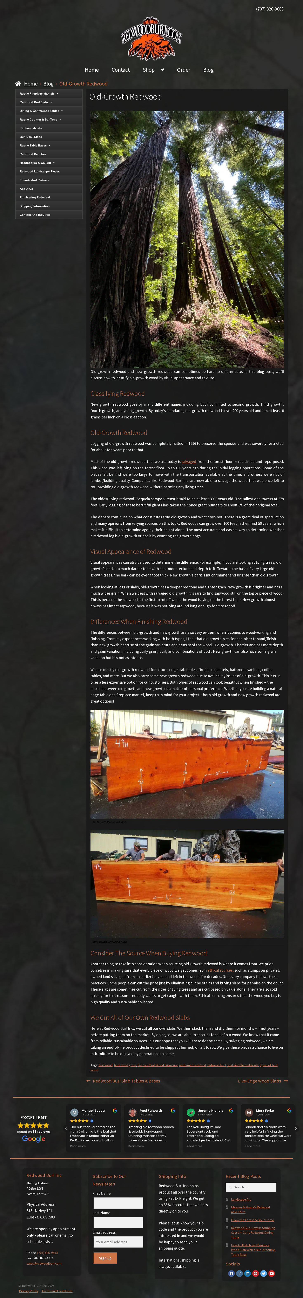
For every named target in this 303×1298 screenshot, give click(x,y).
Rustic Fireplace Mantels (37, 93)
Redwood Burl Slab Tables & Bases (126, 1081)
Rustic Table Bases (33, 145)
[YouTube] (271, 1273)
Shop (149, 69)
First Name (102, 1193)
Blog (208, 69)
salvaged (189, 461)
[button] (295, 1128)
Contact (121, 69)
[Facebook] (231, 1273)
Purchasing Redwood (35, 197)
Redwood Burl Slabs (34, 102)
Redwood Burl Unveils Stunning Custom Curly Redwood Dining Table (253, 1232)
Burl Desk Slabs (31, 136)
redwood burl (216, 1065)
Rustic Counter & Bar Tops (38, 119)
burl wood (106, 1065)
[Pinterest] (255, 1273)
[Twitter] (263, 1273)
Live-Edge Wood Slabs (259, 1081)
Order (183, 69)
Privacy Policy (28, 1291)
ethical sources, (221, 970)
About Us (26, 188)
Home (92, 69)
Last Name (101, 1212)
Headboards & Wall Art (35, 162)
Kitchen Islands (31, 128)
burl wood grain (125, 1065)
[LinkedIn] (247, 1273)
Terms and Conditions (57, 1291)
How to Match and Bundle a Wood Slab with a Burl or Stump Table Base (253, 1249)
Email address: (104, 1232)
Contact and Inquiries (35, 214)
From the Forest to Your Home (252, 1220)
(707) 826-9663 (270, 9)
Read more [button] (78, 1146)
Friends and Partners (34, 180)
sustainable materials (242, 1065)
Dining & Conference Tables (39, 110)
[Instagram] (239, 1273)
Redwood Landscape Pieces (40, 171)
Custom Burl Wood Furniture (157, 1065)
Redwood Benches (33, 154)
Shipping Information (35, 206)
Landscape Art (241, 1199)
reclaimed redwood (192, 1065)
